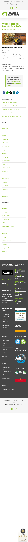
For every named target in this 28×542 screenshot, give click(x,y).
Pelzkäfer (5, 360)
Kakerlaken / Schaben (8, 226)
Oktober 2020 (6, 175)
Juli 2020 (5, 182)
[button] (4, 92)
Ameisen (5, 212)
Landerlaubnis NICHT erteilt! (10, 105)
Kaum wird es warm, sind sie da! (11, 109)
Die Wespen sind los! (8, 113)
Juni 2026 (5, 125)
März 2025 (5, 132)
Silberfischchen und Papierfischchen (7, 369)
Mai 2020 (5, 189)
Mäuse (4, 230)
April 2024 (5, 142)
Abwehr (5, 205)
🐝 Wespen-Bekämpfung (6, 321)
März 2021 (5, 164)
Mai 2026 (5, 128)
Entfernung (15, 29)
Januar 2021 (6, 171)
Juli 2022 (5, 153)
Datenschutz (19, 404)
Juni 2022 (5, 157)
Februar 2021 (6, 168)
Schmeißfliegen (7, 240)
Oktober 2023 (6, 146)
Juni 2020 (5, 185)
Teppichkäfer (6, 248)
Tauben (5, 244)
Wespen (19, 29)
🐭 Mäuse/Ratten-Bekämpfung (7, 332)
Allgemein (4, 29)
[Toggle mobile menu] (25, 15)
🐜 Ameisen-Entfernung (6, 315)
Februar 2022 (6, 160)
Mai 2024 (5, 139)
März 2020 (5, 196)
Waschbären (6, 382)
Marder (5, 349)
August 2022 (6, 150)
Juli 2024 (5, 135)
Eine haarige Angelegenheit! (10, 102)
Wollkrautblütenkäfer (8, 255)
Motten (5, 233)
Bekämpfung (9, 29)
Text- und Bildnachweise (10, 404)
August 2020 (6, 178)
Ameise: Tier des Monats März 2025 (12, 116)
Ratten (4, 237)
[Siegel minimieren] (26, 531)
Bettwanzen (6, 219)
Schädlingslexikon (16, 81)
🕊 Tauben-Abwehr (6, 326)
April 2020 (5, 193)
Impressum (14, 406)
